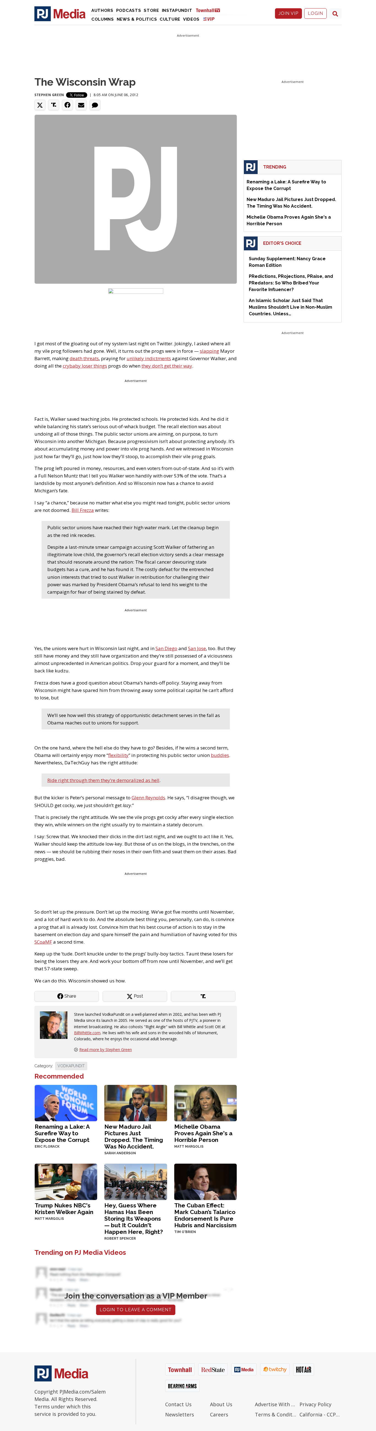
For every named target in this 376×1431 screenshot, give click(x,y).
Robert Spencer (120, 1238)
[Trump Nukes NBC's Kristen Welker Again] (66, 1181)
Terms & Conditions (276, 1414)
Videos (191, 19)
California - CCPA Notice (320, 1414)
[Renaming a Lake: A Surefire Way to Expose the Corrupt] (66, 1102)
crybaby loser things (85, 366)
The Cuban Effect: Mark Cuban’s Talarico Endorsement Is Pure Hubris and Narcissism (205, 1215)
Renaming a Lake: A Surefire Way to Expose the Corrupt (62, 1133)
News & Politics (137, 19)
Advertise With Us (276, 1404)
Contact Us (178, 1404)
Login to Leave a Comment (136, 1309)
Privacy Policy (315, 1404)
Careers (219, 1414)
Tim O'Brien (185, 1232)
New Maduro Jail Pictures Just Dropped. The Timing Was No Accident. (133, 1136)
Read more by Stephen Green (105, 1049)
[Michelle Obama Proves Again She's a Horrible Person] (205, 1102)
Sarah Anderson (120, 1153)
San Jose (197, 648)
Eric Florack (47, 1146)
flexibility (118, 755)
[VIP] (209, 19)
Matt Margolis (188, 1146)
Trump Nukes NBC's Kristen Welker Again (64, 1208)
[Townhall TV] (210, 10)
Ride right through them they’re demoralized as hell (103, 780)
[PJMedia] (60, 13)
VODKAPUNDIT (71, 1066)
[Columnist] (56, 1024)
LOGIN (315, 13)
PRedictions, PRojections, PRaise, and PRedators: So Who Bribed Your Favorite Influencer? (291, 283)
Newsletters (179, 1414)
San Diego (166, 648)
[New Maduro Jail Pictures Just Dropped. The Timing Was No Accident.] (135, 1102)
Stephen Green (49, 95)
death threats (84, 358)
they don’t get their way (166, 366)
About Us (221, 1404)
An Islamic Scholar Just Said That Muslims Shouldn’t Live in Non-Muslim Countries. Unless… (290, 307)
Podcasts (128, 10)
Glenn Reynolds (148, 797)
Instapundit (177, 10)
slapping (209, 351)
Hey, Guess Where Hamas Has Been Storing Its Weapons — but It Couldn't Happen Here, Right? (133, 1218)
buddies (220, 755)
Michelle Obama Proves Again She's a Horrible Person (203, 1133)
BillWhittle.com (87, 1032)
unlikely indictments (149, 358)
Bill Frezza (83, 510)
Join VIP (288, 13)
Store (151, 10)
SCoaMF (43, 942)
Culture (170, 19)
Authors (102, 10)
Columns (102, 19)
